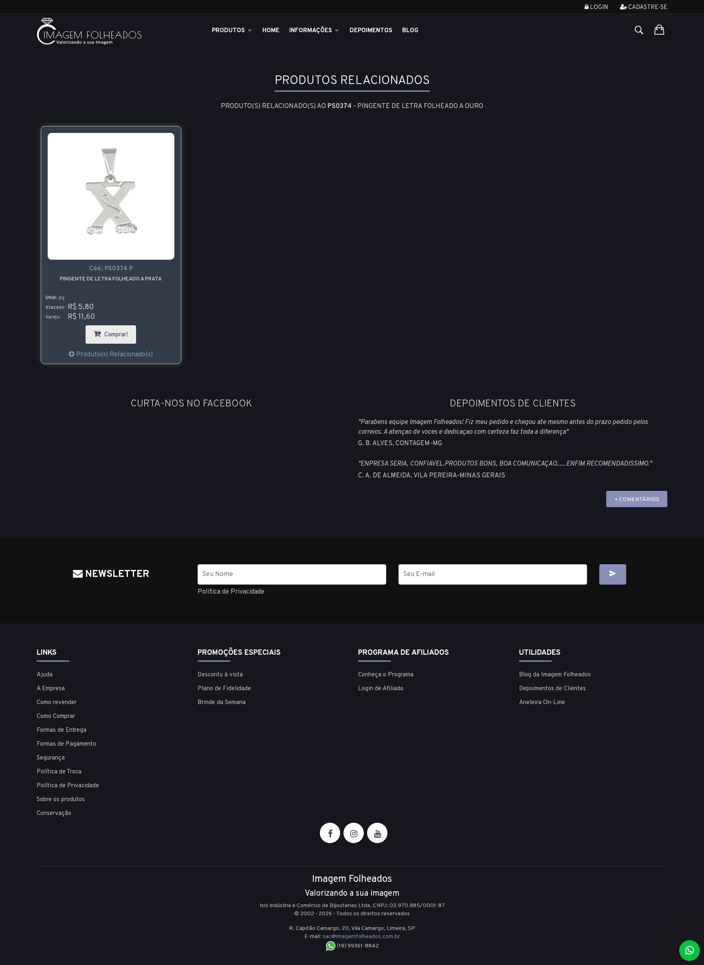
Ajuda (45, 675)
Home (270, 31)
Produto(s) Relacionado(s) (114, 355)
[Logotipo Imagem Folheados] (111, 31)
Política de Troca (59, 772)
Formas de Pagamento (66, 744)
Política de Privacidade (231, 592)
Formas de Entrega (61, 730)
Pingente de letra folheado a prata (111, 279)
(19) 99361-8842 (357, 946)
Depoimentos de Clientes (552, 689)
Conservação (54, 813)
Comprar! (119, 332)
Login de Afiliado (380, 689)
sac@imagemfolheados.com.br (361, 936)
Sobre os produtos (61, 800)
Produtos (229, 31)
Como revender (57, 703)
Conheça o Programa (386, 675)
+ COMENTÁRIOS (636, 499)
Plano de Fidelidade (224, 689)
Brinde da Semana (222, 703)
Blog (410, 31)
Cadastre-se (647, 7)
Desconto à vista (220, 675)
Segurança (51, 758)
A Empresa (51, 689)
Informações (311, 31)
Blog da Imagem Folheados (555, 675)
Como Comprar (56, 716)
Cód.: (111, 269)
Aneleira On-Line (542, 703)
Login (598, 7)
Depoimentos (371, 31)
